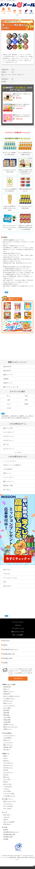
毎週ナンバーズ (8, 374)
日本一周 (5, 444)
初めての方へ (31, 13)
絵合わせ (5, 781)
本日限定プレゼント (8, 724)
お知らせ (26, 12)
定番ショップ (7, 473)
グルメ (9, 404)
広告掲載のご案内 (7, 658)
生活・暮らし (7, 489)
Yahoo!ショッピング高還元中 (12, 465)
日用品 (26, 404)
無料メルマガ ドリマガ (17, 631)
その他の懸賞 (6, 722)
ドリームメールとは (17, 622)
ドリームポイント (8, 803)
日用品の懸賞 (6, 719)
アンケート (27, 319)
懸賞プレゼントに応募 (3, 12)
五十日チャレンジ (8, 701)
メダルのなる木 (7, 786)
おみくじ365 (17, 310)
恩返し (17, 319)
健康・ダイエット (8, 481)
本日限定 (28, 310)
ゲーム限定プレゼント (9, 698)
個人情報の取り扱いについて (10, 649)
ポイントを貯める (8, 806)
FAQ (4, 582)
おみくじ (5, 758)
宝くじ (9, 396)
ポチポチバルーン (8, 440)
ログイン (17, 17)
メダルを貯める (9, 12)
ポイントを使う (7, 808)
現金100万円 (7, 310)
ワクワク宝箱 (6, 791)
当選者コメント (8, 383)
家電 (26, 400)
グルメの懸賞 (6, 717)
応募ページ (6, 689)
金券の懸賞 (6, 712)
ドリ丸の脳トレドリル (9, 796)
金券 (8, 400)
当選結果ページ (13, 240)
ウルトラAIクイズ (8, 432)
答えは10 (5, 774)
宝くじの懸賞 (6, 708)
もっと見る (17, 452)
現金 (26, 396)
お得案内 (20, 13)
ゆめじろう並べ (7, 784)
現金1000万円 (7, 366)
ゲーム (14, 13)
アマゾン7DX (6, 779)
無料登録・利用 (8, 485)
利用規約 (5, 645)
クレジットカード (8, 477)
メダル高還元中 (8, 469)
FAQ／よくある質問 (17, 635)
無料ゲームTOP (8, 428)
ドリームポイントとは (10, 578)
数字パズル (6, 777)
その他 (9, 408)
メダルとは (6, 573)
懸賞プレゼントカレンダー (11, 387)
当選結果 (5, 379)
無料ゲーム (6, 753)
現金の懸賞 (6, 710)
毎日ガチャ (7, 319)
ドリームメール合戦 (8, 793)
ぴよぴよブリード (8, 448)
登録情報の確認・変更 (9, 654)
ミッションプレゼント (10, 461)
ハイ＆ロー (6, 788)
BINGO (5, 756)
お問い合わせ (7, 586)
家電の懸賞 (6, 715)
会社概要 (5, 662)
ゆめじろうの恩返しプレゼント (11, 696)
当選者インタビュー (8, 691)
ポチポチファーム (8, 436)
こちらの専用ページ (19, 673)
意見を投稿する (18, 678)
